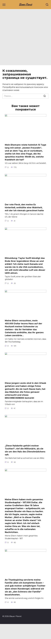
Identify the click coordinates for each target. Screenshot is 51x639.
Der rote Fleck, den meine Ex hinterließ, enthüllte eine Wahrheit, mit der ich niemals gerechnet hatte (24, 207)
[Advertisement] (25, 38)
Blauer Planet (25, 4)
